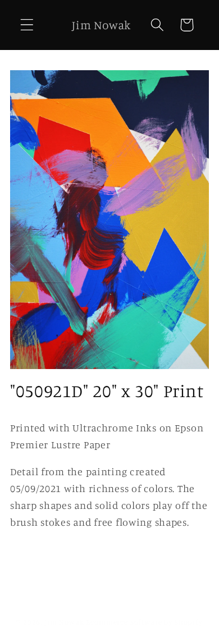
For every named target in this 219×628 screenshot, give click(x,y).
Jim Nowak (65, 621)
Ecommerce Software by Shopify (144, 621)
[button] (27, 25)
